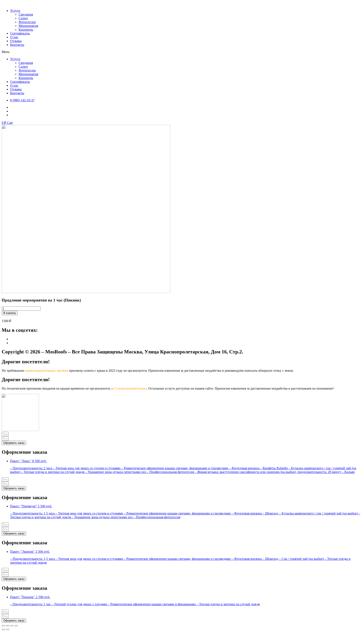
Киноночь (26, 29)
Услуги (15, 10)
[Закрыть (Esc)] (3, 625)
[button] (182, 52)
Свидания (26, 14)
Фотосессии (27, 22)
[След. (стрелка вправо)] (7, 629)
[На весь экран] (11, 625)
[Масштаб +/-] (16, 625)
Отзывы (16, 41)
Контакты (17, 44)
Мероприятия (28, 26)
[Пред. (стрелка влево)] (3, 629)
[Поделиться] (7, 625)
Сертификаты (20, 33)
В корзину (9, 313)
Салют (23, 18)
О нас (14, 37)
